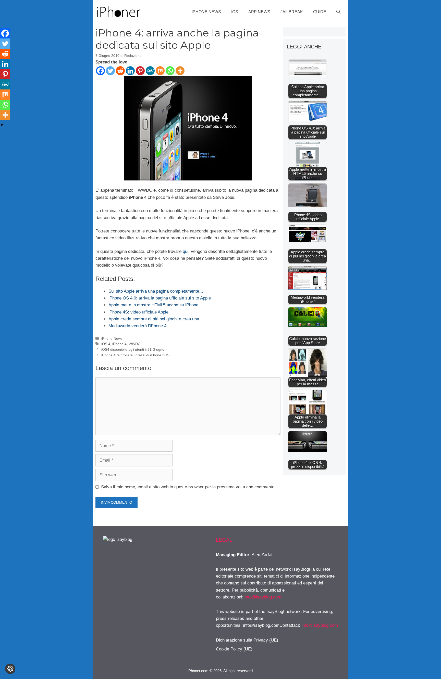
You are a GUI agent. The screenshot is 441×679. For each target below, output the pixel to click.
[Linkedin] (130, 70)
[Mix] (160, 70)
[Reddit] (120, 70)
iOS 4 (105, 344)
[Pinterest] (140, 70)
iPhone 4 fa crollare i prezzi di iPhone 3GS (135, 355)
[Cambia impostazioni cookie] (10, 669)
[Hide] (2, 125)
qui (185, 251)
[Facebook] (100, 70)
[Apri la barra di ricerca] (338, 12)
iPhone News (206, 12)
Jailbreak (291, 12)
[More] (180, 70)
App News (259, 12)
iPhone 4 (119, 344)
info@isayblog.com (263, 597)
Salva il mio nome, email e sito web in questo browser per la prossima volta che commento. (188, 487)
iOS (234, 12)
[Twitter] (110, 70)
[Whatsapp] (170, 70)
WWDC (134, 344)
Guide (319, 12)
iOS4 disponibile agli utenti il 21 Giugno (132, 349)
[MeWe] (150, 70)
